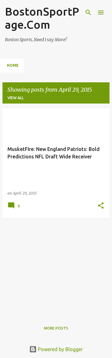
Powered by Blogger (60, 349)
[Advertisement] (56, 266)
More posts (56, 328)
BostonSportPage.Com (42, 18)
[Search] (88, 12)
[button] (101, 206)
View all (15, 98)
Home (13, 65)
